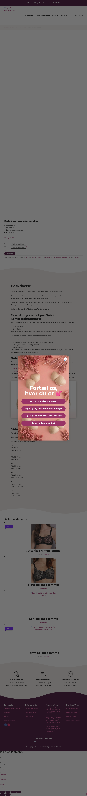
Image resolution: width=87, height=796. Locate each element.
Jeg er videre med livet (43, 423)
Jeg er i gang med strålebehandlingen (43, 416)
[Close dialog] (65, 359)
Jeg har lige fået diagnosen (43, 401)
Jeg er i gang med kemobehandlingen (43, 408)
